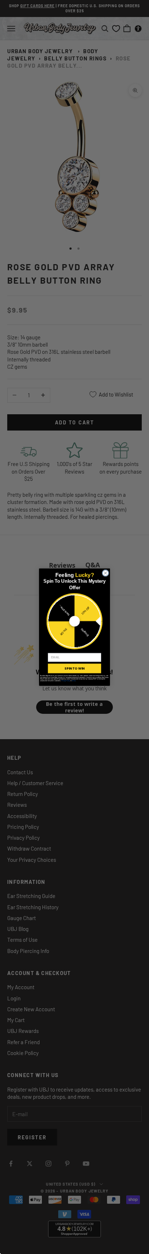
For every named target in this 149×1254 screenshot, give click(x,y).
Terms (74, 680)
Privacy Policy (65, 680)
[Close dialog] (105, 573)
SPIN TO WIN (74, 668)
